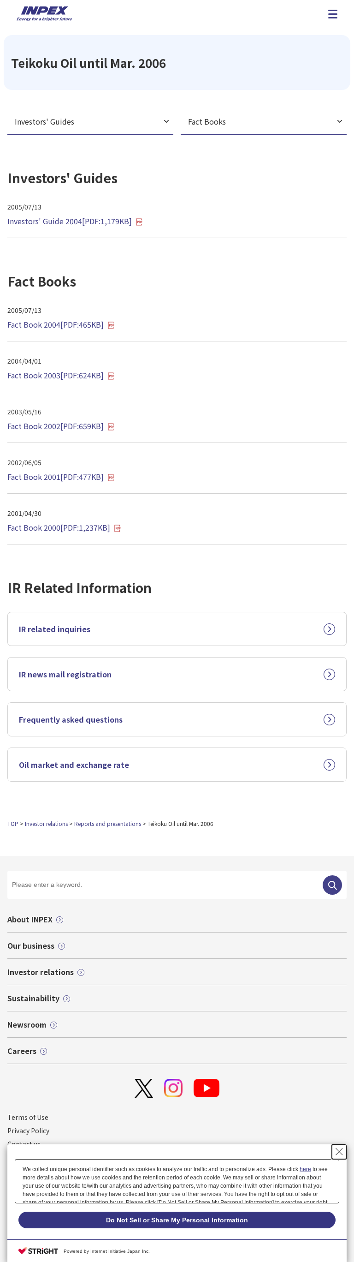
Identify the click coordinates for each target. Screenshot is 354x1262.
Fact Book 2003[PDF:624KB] (55, 375)
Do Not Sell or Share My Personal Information (177, 1220)
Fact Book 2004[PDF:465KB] (55, 324)
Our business (30, 945)
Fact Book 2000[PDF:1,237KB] (58, 527)
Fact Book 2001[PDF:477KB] (55, 476)
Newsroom (27, 1024)
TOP (12, 823)
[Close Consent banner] (339, 1151)
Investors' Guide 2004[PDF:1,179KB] (69, 221)
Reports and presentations (107, 823)
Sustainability (33, 998)
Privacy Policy (28, 1130)
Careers (21, 1050)
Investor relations (46, 823)
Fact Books (207, 121)
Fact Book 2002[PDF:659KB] (55, 425)
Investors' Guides (44, 121)
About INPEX (30, 919)
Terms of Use (27, 1117)
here (305, 1169)
